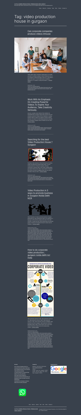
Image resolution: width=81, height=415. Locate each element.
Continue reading (31, 121)
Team (53, 8)
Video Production (35, 228)
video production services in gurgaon (41, 345)
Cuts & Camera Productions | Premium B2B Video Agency (30, 4)
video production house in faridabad (46, 177)
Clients (59, 8)
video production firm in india (41, 233)
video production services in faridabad (39, 344)
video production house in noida (41, 236)
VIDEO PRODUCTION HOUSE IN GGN (44, 87)
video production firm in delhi (44, 232)
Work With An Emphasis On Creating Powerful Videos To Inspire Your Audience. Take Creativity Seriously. (40, 104)
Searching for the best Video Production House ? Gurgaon (40, 142)
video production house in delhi (35, 177)
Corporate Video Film (36, 86)
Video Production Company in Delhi (36, 229)
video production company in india (37, 335)
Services (49, 8)
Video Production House (34, 87)
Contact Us (64, 8)
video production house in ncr (41, 179)
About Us (44, 8)
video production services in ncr (38, 346)
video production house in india (44, 235)
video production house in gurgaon (39, 129)
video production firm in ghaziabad (42, 337)
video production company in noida (33, 232)
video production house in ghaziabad (34, 178)
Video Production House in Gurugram (43, 88)
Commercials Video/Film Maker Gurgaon (36, 127)
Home (40, 8)
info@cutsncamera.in (38, 367)
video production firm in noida (36, 234)
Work (56, 8)
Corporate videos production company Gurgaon (38, 128)
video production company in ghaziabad (37, 334)
